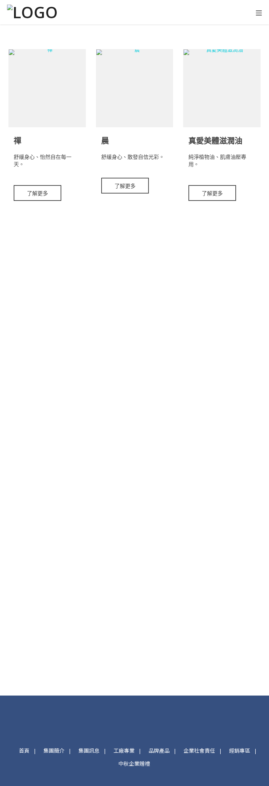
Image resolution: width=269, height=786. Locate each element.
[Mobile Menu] (259, 12)
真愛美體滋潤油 (215, 140)
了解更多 (37, 193)
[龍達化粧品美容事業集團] (33, 12)
